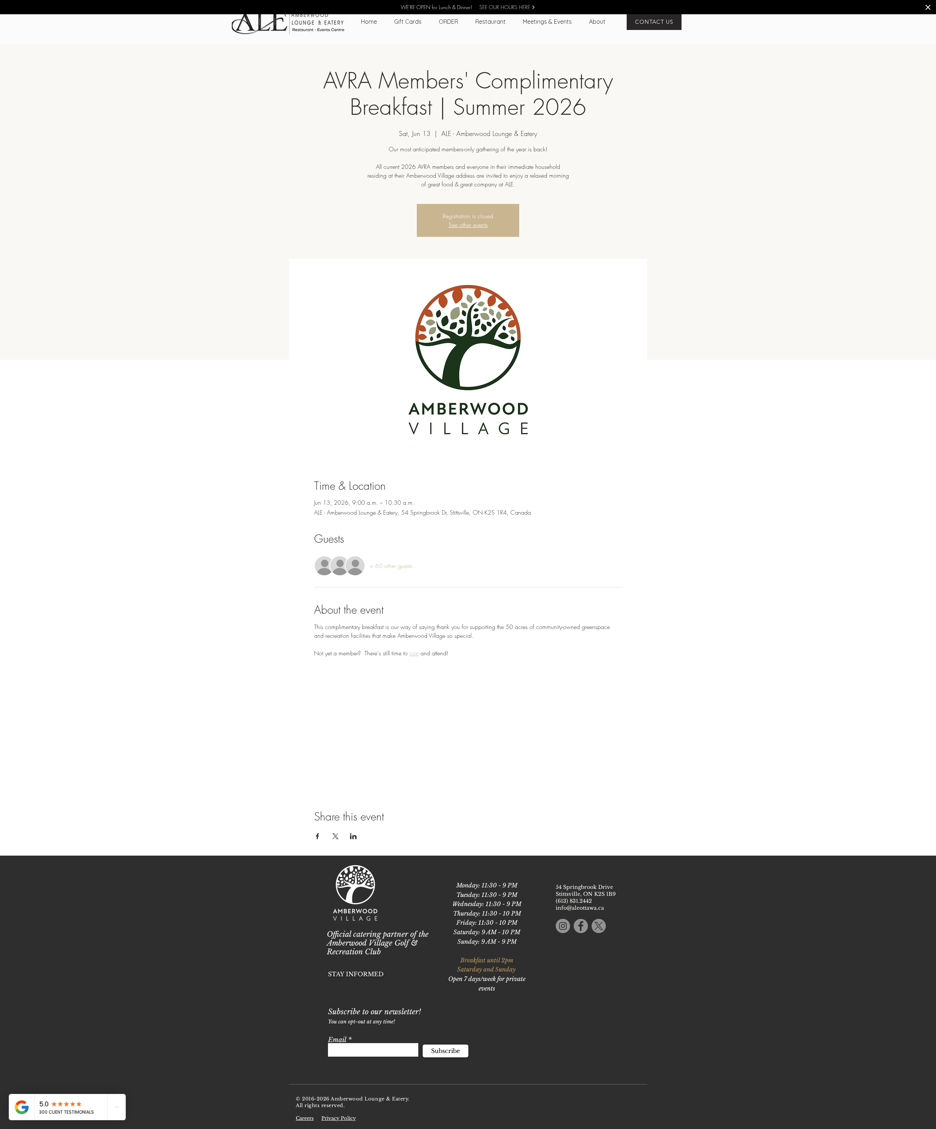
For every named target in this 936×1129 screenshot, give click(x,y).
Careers (305, 1118)
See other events (468, 225)
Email (337, 1040)
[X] (599, 926)
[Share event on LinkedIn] (353, 836)
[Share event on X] (335, 836)
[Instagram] (563, 926)
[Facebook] (581, 926)
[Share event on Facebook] (317, 836)
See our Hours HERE (505, 7)
